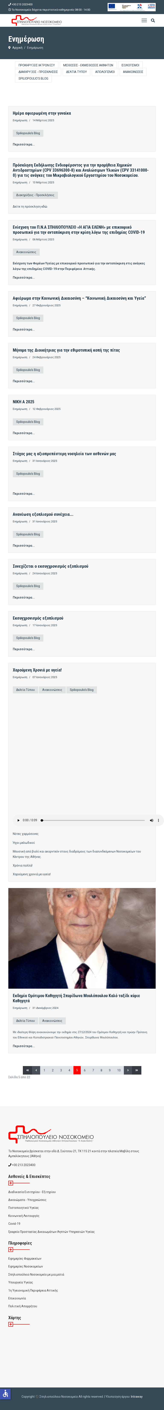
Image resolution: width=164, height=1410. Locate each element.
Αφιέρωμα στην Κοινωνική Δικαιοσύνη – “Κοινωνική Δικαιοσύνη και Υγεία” (79, 298)
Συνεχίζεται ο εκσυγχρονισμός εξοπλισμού (50, 566)
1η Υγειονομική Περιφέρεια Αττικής (33, 1290)
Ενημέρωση (20, 120)
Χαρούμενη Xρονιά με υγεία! (37, 670)
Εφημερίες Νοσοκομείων (25, 1266)
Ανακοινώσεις (133, 72)
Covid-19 (14, 1223)
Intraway (137, 1396)
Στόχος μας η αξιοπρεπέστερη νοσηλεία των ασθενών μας (64, 453)
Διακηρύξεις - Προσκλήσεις (38, 72)
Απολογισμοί (105, 72)
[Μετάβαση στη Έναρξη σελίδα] (27, 1070)
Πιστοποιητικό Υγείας (23, 1207)
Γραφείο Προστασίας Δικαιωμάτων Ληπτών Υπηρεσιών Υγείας (51, 1231)
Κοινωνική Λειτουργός (24, 1216)
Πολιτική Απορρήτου (22, 1306)
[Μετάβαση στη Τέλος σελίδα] (136, 1070)
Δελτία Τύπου (76, 72)
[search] (153, 21)
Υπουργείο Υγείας (20, 1282)
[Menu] (144, 20)
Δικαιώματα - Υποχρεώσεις (27, 1200)
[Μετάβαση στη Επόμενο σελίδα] (128, 1070)
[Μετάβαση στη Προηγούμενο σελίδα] (36, 1070)
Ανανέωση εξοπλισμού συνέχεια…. (43, 514)
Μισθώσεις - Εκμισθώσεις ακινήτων (88, 65)
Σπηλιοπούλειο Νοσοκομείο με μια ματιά (36, 1274)
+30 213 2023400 (22, 4)
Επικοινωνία (17, 1298)
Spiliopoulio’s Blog (33, 78)
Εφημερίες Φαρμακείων (24, 1258)
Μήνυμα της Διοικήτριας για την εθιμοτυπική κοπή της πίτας (66, 350)
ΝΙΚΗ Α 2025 (23, 401)
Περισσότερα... (24, 144)
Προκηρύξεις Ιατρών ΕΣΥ (37, 65)
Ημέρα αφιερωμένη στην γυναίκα (42, 113)
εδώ (44, 206)
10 (119, 1070)
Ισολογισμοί (130, 65)
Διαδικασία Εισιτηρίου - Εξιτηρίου (32, 1192)
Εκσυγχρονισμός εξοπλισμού (38, 618)
